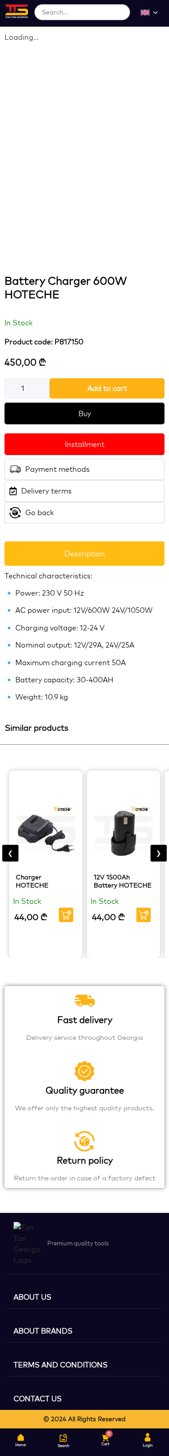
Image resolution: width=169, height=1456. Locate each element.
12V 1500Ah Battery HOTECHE (122, 881)
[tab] (84, 553)
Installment (85, 444)
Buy (84, 413)
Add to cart (107, 388)
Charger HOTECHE (32, 881)
